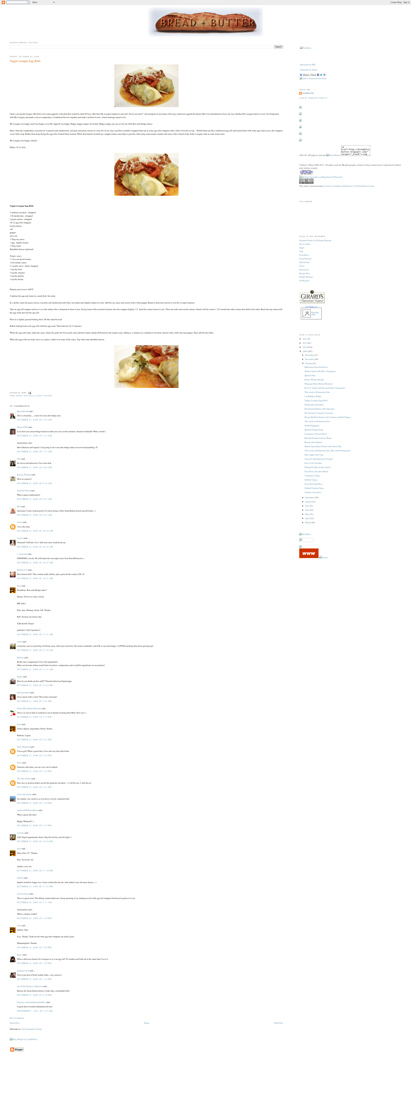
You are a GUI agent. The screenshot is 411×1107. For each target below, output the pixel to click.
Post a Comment (17, 1017)
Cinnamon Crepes (312, 475)
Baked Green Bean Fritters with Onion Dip (323, 446)
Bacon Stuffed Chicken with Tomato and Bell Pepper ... (328, 417)
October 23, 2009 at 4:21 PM (34, 739)
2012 (305, 338)
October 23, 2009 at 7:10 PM (34, 802)
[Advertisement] (205, 1084)
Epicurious (304, 269)
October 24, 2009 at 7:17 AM (34, 902)
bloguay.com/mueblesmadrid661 (31, 1002)
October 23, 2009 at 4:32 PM (34, 755)
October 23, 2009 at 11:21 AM (35, 634)
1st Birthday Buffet (313, 396)
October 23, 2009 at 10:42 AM (35, 546)
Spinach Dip (310, 375)
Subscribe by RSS (307, 64)
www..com (311, 307)
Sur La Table (304, 244)
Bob (19, 506)
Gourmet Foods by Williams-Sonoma (315, 240)
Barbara (20, 657)
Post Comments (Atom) (32, 1029)
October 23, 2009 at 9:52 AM (34, 514)
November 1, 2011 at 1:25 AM (34, 1010)
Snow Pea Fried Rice (313, 483)
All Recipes (304, 280)
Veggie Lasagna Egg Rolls (25, 61)
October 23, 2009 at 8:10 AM (34, 483)
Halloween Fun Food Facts (316, 367)
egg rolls (29, 396)
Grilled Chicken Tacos (314, 488)
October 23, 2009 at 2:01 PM (34, 701)
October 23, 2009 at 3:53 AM (34, 435)
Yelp (301, 251)
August (308, 501)
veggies (48, 396)
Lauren (20, 538)
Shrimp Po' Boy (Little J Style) (318, 467)
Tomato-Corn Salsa (313, 492)
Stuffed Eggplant (312, 425)
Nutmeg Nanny (23, 490)
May (307, 514)
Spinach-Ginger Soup (314, 429)
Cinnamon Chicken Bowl (316, 433)
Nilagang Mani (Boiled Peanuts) (319, 383)
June (307, 509)
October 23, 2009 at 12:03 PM (35, 685)
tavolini (20, 832)
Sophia (20, 877)
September (310, 497)
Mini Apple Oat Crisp (314, 454)
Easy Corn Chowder (313, 463)
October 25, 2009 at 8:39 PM (34, 994)
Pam (19, 458)
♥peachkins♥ (22, 411)
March (308, 522)
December (309, 355)
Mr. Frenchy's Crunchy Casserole (319, 412)
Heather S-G (22, 569)
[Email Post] (29, 393)
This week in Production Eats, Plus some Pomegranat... (328, 450)
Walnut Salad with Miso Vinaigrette (320, 371)
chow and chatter (24, 794)
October (309, 363)
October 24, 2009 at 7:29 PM (34, 963)
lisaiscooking (23, 893)
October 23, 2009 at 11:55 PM (35, 886)
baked (19, 396)
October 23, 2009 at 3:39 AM (34, 419)
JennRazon (308, 93)
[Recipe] (323, 557)
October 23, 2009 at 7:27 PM (34, 825)
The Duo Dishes (24, 778)
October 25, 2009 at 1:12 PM (34, 979)
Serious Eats (304, 262)
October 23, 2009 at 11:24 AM (35, 650)
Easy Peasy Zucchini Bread (316, 471)
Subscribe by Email (308, 69)
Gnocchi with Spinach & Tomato (319, 458)
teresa (19, 641)
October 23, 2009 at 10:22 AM (35, 530)
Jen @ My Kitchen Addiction (30, 986)
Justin (19, 522)
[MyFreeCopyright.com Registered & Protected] (320, 176)
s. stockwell (22, 553)
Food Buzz (304, 255)
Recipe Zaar (304, 273)
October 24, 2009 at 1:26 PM (34, 918)
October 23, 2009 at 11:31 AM (35, 669)
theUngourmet (23, 692)
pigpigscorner (23, 970)
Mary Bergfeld (23, 746)
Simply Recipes (306, 276)
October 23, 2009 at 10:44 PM (35, 841)
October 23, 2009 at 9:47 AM (34, 499)
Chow (301, 265)
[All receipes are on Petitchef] (309, 557)
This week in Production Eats (317, 392)
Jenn (19, 585)
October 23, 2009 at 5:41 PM (34, 787)
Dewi (19, 762)
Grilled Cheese (311, 479)
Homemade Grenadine (314, 404)
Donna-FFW (22, 427)
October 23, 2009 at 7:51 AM (34, 451)
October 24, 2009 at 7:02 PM (34, 947)
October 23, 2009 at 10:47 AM (35, 562)
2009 (305, 351)
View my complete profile (313, 98)
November (310, 359)
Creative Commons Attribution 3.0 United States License (349, 185)
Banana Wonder (24, 474)
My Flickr (315, 313)
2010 (305, 347)
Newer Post (14, 1022)
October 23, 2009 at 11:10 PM (35, 870)
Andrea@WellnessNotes (27, 810)
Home (146, 1022)
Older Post (278, 1022)
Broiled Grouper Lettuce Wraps (318, 438)
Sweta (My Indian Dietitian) (29, 708)
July (307, 505)
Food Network (305, 258)
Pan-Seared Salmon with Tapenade (319, 408)
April (307, 518)
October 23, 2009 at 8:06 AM (34, 467)
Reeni (19, 954)
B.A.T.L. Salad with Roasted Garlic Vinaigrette (325, 387)
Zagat (301, 247)
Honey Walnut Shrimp (314, 379)
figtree (19, 676)
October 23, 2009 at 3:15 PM (34, 716)
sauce (39, 396)
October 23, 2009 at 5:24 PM (34, 771)
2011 (305, 342)
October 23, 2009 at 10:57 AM (35, 578)
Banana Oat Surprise (313, 442)
